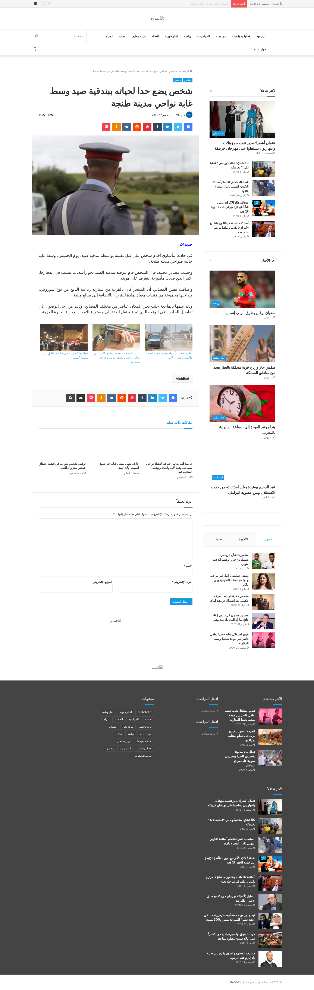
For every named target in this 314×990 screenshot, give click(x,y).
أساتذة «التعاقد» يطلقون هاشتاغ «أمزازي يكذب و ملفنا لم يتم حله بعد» (229, 227)
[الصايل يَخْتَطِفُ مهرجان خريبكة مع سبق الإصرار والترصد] (270, 902)
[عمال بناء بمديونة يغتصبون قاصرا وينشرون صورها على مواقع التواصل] (270, 758)
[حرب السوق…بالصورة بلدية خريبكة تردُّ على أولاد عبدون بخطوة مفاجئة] (270, 940)
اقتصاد (155, 36)
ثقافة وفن (128, 726)
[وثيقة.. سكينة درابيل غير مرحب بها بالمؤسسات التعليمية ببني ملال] (263, 581)
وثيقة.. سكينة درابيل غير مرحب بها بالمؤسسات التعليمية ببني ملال (229, 580)
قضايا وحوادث (242, 36)
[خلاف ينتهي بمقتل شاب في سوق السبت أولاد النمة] (115, 446)
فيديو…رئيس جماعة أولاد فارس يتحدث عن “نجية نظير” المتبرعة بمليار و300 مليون (229, 917)
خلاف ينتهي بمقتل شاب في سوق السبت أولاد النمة (119, 466)
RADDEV (235, 982)
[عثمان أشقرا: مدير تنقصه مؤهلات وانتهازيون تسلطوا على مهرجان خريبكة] (270, 807)
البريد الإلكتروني (182, 582)
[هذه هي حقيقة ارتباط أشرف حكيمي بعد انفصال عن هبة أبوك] (263, 602)
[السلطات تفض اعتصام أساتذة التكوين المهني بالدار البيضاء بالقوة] (263, 188)
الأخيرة (243, 539)
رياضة (187, 36)
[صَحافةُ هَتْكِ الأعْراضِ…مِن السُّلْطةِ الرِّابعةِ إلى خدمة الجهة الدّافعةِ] (263, 208)
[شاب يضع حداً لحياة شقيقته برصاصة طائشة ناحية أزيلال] (168, 337)
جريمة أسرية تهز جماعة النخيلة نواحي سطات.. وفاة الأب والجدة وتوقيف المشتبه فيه (169, 468)
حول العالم (260, 49)
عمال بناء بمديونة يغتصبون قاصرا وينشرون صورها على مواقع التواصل (240, 758)
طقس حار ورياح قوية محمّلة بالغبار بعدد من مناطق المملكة (194, 3)
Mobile (181, 379)
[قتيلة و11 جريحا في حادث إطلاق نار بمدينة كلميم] (64, 337)
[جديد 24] (157, 18)
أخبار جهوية (171, 36)
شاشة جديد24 (143, 741)
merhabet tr (144, 712)
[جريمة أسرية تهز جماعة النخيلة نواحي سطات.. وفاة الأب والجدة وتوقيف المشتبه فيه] (168, 446)
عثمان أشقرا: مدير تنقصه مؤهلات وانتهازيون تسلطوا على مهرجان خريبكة (244, 145)
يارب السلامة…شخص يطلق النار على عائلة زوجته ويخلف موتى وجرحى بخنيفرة (117, 357)
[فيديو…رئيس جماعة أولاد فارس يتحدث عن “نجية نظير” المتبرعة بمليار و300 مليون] (270, 921)
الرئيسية (261, 36)
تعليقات (216, 539)
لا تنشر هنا (125, 748)
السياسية (204, 36)
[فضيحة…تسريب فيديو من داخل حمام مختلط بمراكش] (270, 737)
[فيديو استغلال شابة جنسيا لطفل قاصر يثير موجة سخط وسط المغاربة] (263, 640)
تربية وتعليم (139, 36)
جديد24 (113, 726)
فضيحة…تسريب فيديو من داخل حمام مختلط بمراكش (241, 735)
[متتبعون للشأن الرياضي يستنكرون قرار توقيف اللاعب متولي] (263, 561)
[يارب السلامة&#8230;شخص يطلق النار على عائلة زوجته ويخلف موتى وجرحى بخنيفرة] (116, 337)
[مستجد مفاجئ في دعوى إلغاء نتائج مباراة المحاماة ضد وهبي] (263, 621)
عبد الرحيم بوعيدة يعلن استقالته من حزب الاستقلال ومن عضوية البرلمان (243, 489)
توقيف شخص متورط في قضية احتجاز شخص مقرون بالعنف (63, 466)
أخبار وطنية (108, 712)
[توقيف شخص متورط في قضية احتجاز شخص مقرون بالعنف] (62, 446)
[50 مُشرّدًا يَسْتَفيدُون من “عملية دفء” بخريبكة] (263, 169)
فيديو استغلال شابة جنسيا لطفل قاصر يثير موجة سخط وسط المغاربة (229, 638)
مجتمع (222, 36)
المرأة (109, 36)
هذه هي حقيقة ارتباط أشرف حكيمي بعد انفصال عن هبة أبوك (229, 598)
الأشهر (269, 539)
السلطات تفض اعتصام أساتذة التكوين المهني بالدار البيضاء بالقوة (231, 186)
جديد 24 (180, 115)
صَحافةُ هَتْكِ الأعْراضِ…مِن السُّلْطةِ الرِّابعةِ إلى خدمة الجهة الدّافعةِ (230, 207)
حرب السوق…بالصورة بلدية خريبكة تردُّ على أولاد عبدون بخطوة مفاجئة (231, 936)
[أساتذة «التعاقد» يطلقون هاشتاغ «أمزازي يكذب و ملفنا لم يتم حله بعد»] (263, 229)
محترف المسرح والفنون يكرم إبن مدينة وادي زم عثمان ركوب (231, 955)
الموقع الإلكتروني (103, 582)
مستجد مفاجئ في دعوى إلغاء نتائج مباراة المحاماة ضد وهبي (231, 617)
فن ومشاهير (124, 741)
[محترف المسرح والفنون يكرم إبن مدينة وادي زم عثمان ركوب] (270, 959)
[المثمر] (115, 620)
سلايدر (173, 71)
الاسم (188, 565)
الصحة (122, 36)
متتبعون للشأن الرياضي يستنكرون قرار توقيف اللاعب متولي (231, 559)
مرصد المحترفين (142, 755)
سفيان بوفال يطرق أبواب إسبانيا (250, 312)
